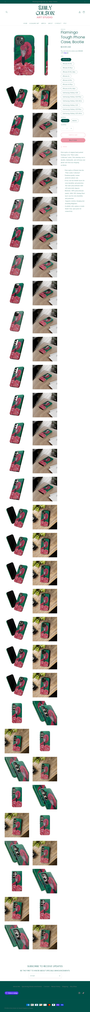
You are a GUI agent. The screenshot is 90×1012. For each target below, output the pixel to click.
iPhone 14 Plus (68, 84)
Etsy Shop (73, 986)
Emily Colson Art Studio (15, 1008)
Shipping (65, 986)
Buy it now (73, 140)
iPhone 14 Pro (67, 80)
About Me (16, 986)
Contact (46, 986)
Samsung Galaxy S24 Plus (72, 97)
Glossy (65, 121)
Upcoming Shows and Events (32, 986)
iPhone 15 (66, 59)
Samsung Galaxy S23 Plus (72, 109)
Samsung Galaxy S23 (70, 105)
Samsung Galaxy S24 (70, 93)
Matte (74, 121)
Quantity (63, 125)
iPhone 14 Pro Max (69, 88)
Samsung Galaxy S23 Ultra (72, 113)
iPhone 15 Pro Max (69, 72)
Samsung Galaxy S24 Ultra (72, 101)
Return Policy (55, 986)
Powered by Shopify (28, 1008)
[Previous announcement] (5, 2)
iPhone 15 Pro (67, 64)
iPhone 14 (66, 76)
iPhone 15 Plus (68, 68)
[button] (7, 12)
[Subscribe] (59, 976)
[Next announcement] (85, 2)
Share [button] (65, 147)
